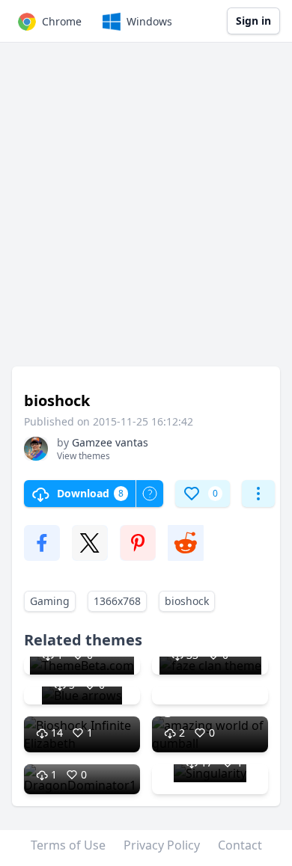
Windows (149, 21)
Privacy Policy (162, 845)
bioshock (187, 601)
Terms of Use (68, 845)
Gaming (50, 601)
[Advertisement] (146, 211)
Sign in (253, 20)
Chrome (62, 21)
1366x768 (117, 601)
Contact (240, 845)
